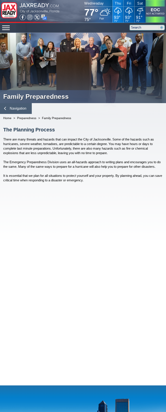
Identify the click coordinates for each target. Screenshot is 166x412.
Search (161, 27)
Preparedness (26, 118)
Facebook (22, 17)
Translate (44, 17)
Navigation (18, 108)
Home (7, 118)
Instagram (30, 17)
